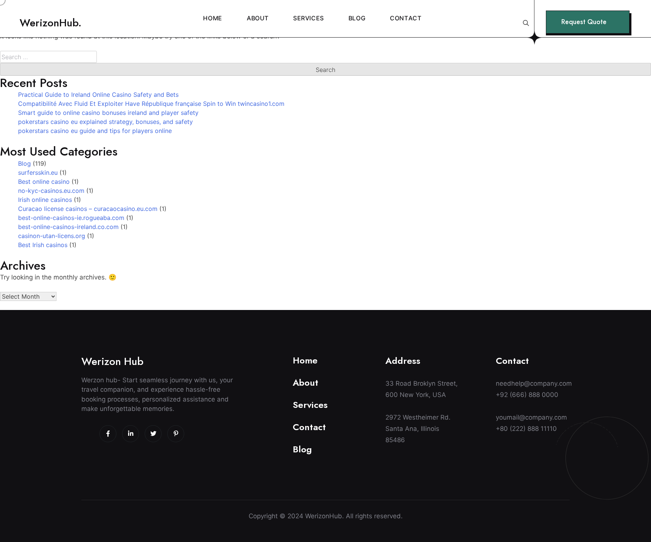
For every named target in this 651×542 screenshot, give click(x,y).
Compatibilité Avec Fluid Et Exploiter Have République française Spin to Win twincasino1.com (151, 103)
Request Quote (584, 22)
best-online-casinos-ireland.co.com (68, 227)
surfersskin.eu (38, 172)
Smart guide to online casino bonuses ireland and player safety (108, 112)
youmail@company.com (531, 417)
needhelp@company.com (533, 383)
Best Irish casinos (42, 245)
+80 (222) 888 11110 (526, 428)
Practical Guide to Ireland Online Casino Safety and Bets (98, 94)
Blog (24, 163)
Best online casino (44, 181)
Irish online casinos (45, 199)
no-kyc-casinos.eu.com (51, 190)
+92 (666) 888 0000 (527, 394)
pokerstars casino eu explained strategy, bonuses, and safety (105, 121)
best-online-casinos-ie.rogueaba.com (71, 217)
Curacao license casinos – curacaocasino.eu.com (87, 208)
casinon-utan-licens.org (51, 236)
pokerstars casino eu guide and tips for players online (95, 130)
